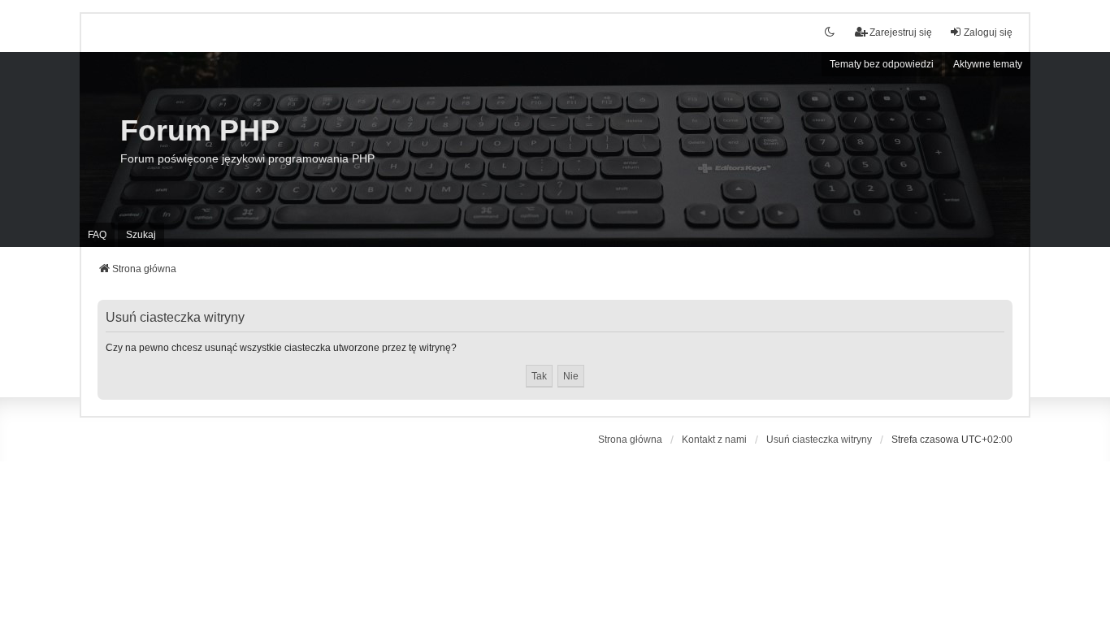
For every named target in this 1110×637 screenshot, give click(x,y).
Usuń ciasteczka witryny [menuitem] (819, 439)
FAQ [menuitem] (97, 234)
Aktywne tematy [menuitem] (987, 64)
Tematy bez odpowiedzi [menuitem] (882, 64)
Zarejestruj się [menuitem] (900, 32)
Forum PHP (200, 130)
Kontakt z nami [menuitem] (714, 439)
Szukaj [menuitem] (141, 234)
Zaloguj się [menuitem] (988, 32)
